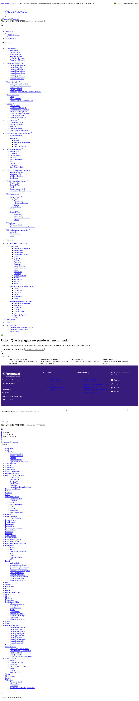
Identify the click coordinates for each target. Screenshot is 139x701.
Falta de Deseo (10, 526)
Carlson (16, 260)
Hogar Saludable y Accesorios (17, 230)
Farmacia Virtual (55, 390)
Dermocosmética (13, 194)
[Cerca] (2, 436)
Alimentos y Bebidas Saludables (18, 170)
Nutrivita (17, 281)
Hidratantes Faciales (21, 203)
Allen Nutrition (19, 250)
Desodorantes (18, 216)
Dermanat (17, 292)
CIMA (16, 288)
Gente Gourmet (19, 266)
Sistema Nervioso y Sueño (19, 577)
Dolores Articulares (16, 124)
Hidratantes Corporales (22, 218)
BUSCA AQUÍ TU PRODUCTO (12, 21)
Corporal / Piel (15, 185)
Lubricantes (14, 686)
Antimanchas (18, 201)
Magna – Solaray (20, 276)
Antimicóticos (14, 151)
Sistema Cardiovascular (18, 65)
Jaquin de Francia (20, 146)
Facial (12, 187)
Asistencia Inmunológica (18, 108)
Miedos (12, 670)
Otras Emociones (15, 99)
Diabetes (13, 157)
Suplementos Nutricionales (19, 130)
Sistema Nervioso (16, 75)
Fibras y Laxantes (16, 90)
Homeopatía (14, 138)
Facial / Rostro (15, 483)
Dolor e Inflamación (16, 159)
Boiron (16, 309)
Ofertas (7, 623)
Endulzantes (14, 178)
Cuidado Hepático (16, 88)
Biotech (16, 140)
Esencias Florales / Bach (18, 666)
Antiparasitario (15, 106)
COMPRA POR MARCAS (17, 243)
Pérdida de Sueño (16, 128)
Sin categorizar (10, 676)
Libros (12, 236)
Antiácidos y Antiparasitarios (19, 84)
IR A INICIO (5, 356)
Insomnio (13, 163)
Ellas (11, 161)
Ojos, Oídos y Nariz (16, 167)
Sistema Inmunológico (17, 73)
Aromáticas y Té (15, 174)
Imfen (16, 270)
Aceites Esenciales (16, 135)
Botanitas (17, 258)
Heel (15, 144)
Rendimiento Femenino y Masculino (22, 227)
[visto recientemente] (6, 423)
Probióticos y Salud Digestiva (20, 113)
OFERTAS (11, 320)
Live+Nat (17, 274)
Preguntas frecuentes (57, 387)
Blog (51, 384)
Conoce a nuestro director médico (21, 327)
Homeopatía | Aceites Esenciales (21, 301)
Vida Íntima (11, 223)
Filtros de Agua (15, 234)
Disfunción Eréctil (16, 225)
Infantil (9, 104)
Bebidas (12, 610)
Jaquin (12, 555)
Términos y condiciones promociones (95, 384)
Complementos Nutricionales (19, 110)
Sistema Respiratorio (17, 79)
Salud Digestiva (12, 82)
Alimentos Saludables (17, 172)
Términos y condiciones (91, 382)
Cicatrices (17, 214)
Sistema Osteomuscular (18, 77)
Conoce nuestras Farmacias (19, 329)
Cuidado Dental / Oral (17, 189)
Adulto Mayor (12, 121)
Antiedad (8, 465)
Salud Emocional (13, 95)
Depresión (13, 664)
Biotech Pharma (19, 311)
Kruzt (16, 298)
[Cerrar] (2, 432)
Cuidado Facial (15, 197)
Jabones (16, 220)
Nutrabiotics (18, 279)
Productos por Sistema (15, 63)
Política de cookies (89, 387)
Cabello (12, 209)
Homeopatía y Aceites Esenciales (18, 133)
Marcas (7, 596)
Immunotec (18, 272)
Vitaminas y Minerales (17, 60)
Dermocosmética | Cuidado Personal (22, 287)
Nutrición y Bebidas (12, 602)
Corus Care (18, 290)
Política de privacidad (90, 379)
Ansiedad (13, 660)
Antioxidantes (14, 50)
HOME (10, 240)
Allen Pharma (18, 252)
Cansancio (13, 153)
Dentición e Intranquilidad (18, 112)
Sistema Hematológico (17, 71)
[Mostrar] (2, 7)
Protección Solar (15, 207)
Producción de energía (17, 58)
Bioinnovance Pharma (12, 489)
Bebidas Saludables (16, 176)
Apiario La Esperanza (12, 471)
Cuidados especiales (14, 149)
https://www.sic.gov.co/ (91, 392)
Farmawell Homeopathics (22, 142)
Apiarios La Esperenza (22, 254)
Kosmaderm (18, 296)
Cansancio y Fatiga (16, 122)
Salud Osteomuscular (17, 573)
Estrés (12, 97)
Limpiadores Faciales (12, 592)
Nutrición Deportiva (16, 56)
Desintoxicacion (15, 54)
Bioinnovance (18, 307)
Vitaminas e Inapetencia (18, 117)
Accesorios (13, 232)
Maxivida (8, 598)
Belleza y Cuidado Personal (16, 181)
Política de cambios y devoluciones (95, 390)
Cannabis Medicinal (16, 662)
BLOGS (10, 322)
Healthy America (20, 268)
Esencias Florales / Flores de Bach (21, 101)
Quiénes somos (15, 331)
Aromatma (17, 305)
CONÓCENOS (12, 325)
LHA (16, 317)
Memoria (13, 126)
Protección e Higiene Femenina (20, 191)
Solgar (16, 283)
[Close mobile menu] (1, 440)
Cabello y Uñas (15, 183)
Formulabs (17, 264)
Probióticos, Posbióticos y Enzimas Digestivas (25, 92)
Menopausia (14, 165)
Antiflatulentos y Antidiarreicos (20, 86)
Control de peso (15, 52)
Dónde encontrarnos (57, 382)
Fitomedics (17, 262)
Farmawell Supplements (22, 248)
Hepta (16, 294)
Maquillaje (13, 485)
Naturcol (17, 278)
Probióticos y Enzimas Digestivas (21, 656)
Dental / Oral (14, 481)
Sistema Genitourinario (17, 69)
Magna (7, 594)
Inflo (6, 582)
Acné (16, 199)
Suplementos (11, 48)
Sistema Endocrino (16, 67)
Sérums (16, 205)
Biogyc (16, 256)
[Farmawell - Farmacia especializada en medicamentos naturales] (10, 19)
